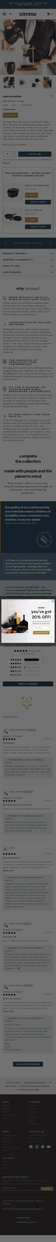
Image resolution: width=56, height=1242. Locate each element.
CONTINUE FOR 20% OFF (41, 632)
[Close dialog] (53, 601)
